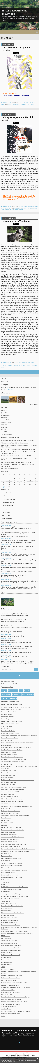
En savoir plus (11, 1061)
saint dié (23, 104)
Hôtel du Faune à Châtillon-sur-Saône (11, 799)
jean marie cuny (6, 694)
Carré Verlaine (24, 443)
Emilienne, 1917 (6, 626)
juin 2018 (4, 429)
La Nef (3, 884)
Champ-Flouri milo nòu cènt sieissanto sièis (13, 458)
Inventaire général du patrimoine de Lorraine (13, 844)
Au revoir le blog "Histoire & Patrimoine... (15, 614)
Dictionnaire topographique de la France (12, 913)
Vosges (4, 691)
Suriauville (4, 825)
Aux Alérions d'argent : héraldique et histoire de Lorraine (16, 806)
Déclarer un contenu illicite (7, 1057)
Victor (3, 587)
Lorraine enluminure (6, 938)
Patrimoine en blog (6, 714)
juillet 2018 (4, 427)
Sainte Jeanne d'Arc (6, 910)
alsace (2, 209)
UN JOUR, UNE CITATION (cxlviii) (10, 449)
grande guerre (13, 698)
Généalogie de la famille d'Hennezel (11, 709)
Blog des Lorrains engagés (8, 752)
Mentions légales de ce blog (17, 1057)
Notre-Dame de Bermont (8, 775)
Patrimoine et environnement (9, 841)
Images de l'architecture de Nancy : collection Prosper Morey (18, 849)
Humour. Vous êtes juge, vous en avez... (12, 462)
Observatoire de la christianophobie (11, 827)
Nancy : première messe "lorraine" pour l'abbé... (17, 661)
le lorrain (4, 554)
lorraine (10, 104)
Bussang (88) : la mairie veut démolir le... (20, 527)
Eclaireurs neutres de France (9, 943)
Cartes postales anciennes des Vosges (11, 865)
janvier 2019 (4, 413)
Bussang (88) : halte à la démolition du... (15, 657)
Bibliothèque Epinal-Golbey (8, 832)
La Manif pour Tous (6, 962)
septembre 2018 (6, 422)
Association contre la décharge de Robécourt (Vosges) (16, 747)
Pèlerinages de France (7, 868)
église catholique (12, 691)
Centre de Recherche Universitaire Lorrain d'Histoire (15, 1011)
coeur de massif (26, 365)
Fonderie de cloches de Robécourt (10, 839)
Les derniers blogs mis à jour (9, 1055)
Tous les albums (33, 404)
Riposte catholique (6, 856)
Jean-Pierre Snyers (7, 533)
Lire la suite (10, 389)
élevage (29, 208)
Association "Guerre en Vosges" (10, 948)
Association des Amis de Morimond (11, 992)
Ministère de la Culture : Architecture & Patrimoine (15, 851)
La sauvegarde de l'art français (9, 875)
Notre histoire (6, 515)
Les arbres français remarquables (10, 773)
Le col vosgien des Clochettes (25, 540)
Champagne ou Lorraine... (8, 872)
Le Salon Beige (5, 719)
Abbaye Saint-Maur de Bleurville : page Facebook (14, 931)
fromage (10, 365)
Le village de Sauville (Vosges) (9, 754)
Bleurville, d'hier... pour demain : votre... (14, 620)
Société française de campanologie (10, 955)
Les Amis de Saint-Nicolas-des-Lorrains (12, 906)
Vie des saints (5, 882)
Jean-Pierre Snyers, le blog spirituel (11, 889)
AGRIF (3, 967)
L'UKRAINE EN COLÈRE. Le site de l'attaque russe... (15, 464)
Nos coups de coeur (7, 509)
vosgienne (24, 208)
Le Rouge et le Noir (6, 964)
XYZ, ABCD (28, 462)
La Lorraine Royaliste (7, 822)
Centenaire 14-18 (6, 853)
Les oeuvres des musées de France (10, 925)
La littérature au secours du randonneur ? (12, 440)
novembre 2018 (5, 417)
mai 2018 (4, 432)
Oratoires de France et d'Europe (10, 813)
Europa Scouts (5, 820)
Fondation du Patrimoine (8, 731)
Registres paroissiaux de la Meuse (10, 978)
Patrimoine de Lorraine (7, 794)
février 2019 (4, 410)
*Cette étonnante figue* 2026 (9, 443)
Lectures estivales (6, 468)
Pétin (3, 575)
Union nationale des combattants (10, 1004)
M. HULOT (4, 581)
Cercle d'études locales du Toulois (10, 1013)
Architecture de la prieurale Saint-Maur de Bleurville (15, 707)
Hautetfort (22, 1053)
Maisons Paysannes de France (9, 738)
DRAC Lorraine (5, 936)
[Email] (19, 675)
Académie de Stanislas (7, 803)
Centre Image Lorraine (7, 969)
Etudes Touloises (6, 818)
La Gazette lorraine (6, 740)
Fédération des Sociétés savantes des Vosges (13, 787)
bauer (3, 527)
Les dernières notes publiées (20, 1055)
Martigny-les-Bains (6, 764)
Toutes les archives (6, 434)
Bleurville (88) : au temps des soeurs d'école (16, 652)
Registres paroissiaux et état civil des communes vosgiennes (17, 780)
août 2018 (4, 424)
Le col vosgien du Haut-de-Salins (12, 636)
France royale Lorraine (7, 915)
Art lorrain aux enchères (7, 990)
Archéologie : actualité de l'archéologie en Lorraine (15, 815)
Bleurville (26, 691)
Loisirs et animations (7, 505)
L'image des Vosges (8, 640)
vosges (15, 104)
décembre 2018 (5, 415)
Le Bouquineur (30, 440)
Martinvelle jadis (5, 891)
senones (32, 104)
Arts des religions (6, 1009)
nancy (20, 691)
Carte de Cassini (5, 808)
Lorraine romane (5, 860)
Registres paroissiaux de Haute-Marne (11, 975)
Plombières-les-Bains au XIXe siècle (11, 858)
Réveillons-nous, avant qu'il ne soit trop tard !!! (14, 451)
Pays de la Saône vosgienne (8, 834)
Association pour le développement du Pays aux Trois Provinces (19, 735)
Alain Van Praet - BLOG (28, 449)
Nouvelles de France (6, 952)
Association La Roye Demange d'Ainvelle (12, 789)
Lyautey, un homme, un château (9, 920)
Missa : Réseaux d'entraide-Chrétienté (11, 945)
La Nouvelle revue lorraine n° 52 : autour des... (17, 646)
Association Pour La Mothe (8, 784)
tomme (15, 365)
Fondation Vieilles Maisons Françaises (11, 877)
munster (11, 105)
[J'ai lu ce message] (37, 1058)
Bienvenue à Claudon (7, 745)
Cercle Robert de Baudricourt (9, 922)
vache (19, 208)
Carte (3, 592)
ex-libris (15, 468)
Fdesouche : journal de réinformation (11, 950)
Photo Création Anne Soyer (8, 782)
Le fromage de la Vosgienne (15, 221)
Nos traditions (6, 512)
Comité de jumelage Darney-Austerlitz (11, 750)
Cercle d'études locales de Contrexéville (12, 801)
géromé (12, 209)
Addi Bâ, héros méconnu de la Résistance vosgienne (15, 987)
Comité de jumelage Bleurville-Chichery (12, 704)
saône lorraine (16, 694)
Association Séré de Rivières (9, 940)
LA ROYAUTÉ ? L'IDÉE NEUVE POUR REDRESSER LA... (15, 445)
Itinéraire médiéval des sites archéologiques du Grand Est (17, 933)
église (23, 694)
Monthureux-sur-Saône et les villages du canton (14, 759)
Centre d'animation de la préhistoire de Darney (14, 870)
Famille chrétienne (6, 960)
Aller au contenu (5, 1)
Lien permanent (6, 102)
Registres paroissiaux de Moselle (10, 985)
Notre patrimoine (7, 518)
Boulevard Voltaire (6, 908)
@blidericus (4, 381)
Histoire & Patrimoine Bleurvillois (19, 1030)
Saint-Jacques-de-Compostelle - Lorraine (12, 830)
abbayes (19, 104)
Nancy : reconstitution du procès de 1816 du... (22, 587)
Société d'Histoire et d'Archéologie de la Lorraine (14, 887)
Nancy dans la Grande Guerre (16, 575)
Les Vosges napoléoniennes (8, 980)
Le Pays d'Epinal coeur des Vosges (10, 811)
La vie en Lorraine (7, 496)
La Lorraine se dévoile (7, 777)
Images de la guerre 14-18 (8, 903)
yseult (3, 546)
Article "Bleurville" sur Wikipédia (10, 733)
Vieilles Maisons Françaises (8, 770)
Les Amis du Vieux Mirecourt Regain (11, 999)
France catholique (6, 957)
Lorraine (4, 698)
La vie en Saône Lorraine (8, 499)
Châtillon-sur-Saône (6, 994)
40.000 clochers (5, 728)
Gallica (3, 1016)
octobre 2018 (5, 420)
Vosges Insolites (5, 901)
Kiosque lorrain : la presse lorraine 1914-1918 (14, 982)
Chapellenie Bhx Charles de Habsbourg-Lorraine (14, 896)
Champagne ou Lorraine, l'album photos (12, 894)
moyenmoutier (5, 105)
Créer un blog (17, 1053)
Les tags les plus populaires (30, 1055)
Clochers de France (6, 726)
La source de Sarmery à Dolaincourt (11, 846)
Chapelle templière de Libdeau (9, 796)
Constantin (4, 560)
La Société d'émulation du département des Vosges (15, 997)
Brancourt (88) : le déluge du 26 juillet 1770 (23, 581)
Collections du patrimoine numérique (11, 863)
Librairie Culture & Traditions (9, 917)
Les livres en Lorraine (8, 502)
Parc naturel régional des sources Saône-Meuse (14, 1001)
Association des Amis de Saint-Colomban (12, 792)
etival (27, 104)
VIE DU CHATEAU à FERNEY (23, 455)
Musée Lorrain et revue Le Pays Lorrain (12, 757)
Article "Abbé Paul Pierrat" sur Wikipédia (12, 761)
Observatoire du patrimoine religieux (11, 721)
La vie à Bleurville (6, 492)
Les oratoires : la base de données (10, 898)
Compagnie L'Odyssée (7, 716)
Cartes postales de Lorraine (9, 880)
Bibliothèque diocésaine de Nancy (10, 723)
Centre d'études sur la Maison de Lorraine (12, 837)
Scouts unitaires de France (8, 1006)
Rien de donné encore (7, 455)
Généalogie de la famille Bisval (9, 712)
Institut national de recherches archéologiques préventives (17, 742)
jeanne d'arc (30, 694)
